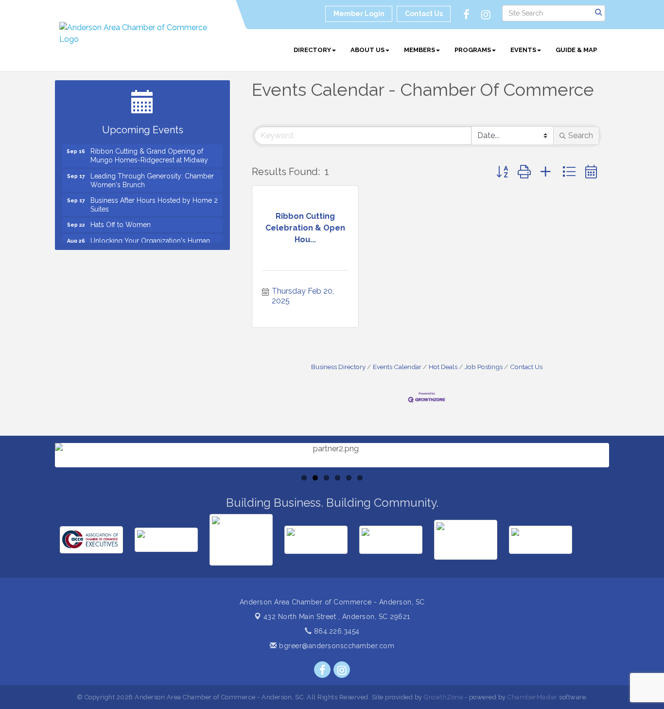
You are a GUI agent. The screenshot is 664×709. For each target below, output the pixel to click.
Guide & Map (576, 49)
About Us (367, 49)
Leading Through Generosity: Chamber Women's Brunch (152, 176)
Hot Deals (443, 367)
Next (624, 483)
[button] (502, 172)
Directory (312, 49)
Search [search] (580, 135)
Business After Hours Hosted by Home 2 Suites (154, 200)
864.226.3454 (336, 631)
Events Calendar (397, 367)
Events (523, 49)
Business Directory (338, 367)
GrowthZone (443, 697)
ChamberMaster (532, 697)
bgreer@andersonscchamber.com (335, 646)
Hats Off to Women (120, 220)
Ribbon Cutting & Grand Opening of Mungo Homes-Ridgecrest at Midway (149, 151)
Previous (40, 483)
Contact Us (526, 367)
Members (419, 49)
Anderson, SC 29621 (336, 616)
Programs (472, 49)
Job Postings (484, 367)
